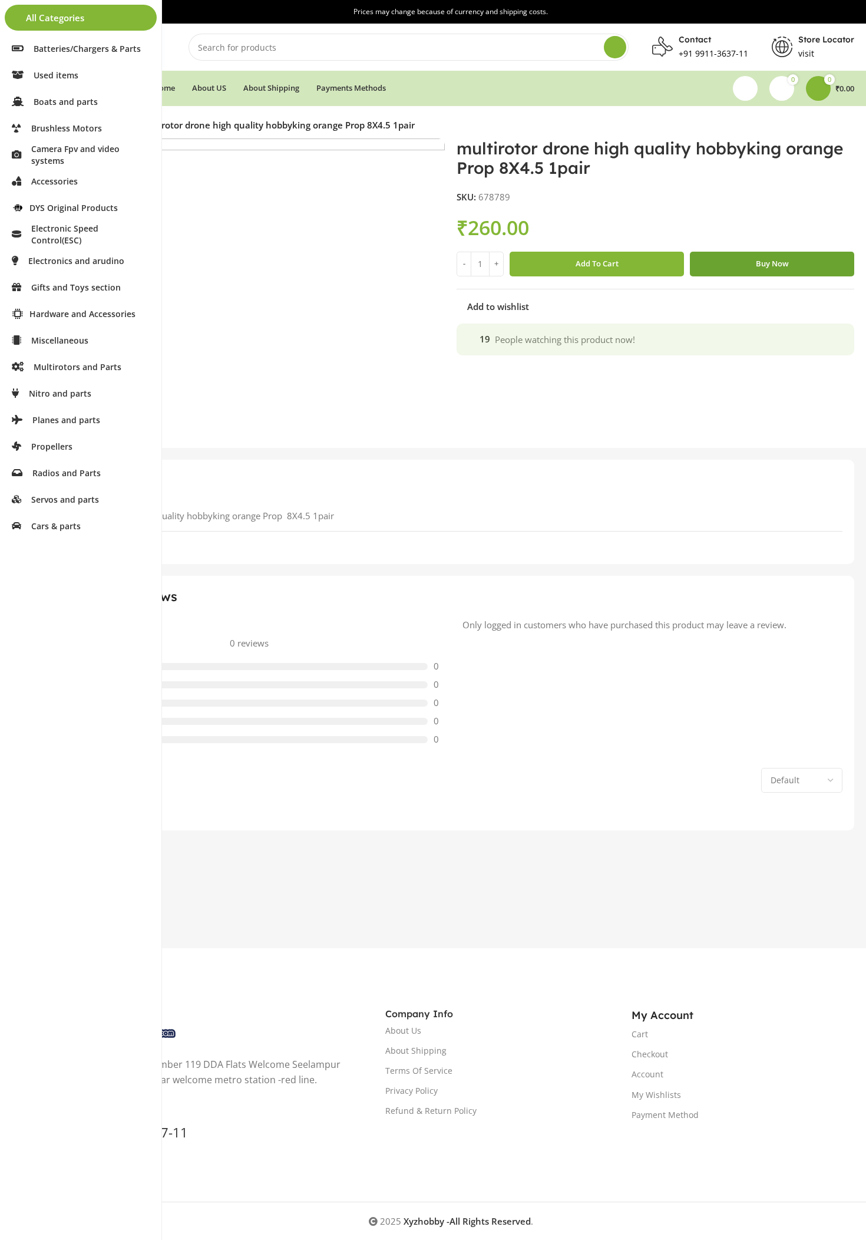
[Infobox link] (813, 47)
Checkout (650, 1054)
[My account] (745, 88)
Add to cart (597, 263)
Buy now (772, 263)
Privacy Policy (411, 1090)
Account (647, 1074)
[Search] (615, 47)
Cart (640, 1034)
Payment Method (665, 1114)
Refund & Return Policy (431, 1110)
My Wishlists (656, 1094)
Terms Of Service (418, 1070)
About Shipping (416, 1050)
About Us (403, 1030)
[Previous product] (825, 127)
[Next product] (848, 127)
